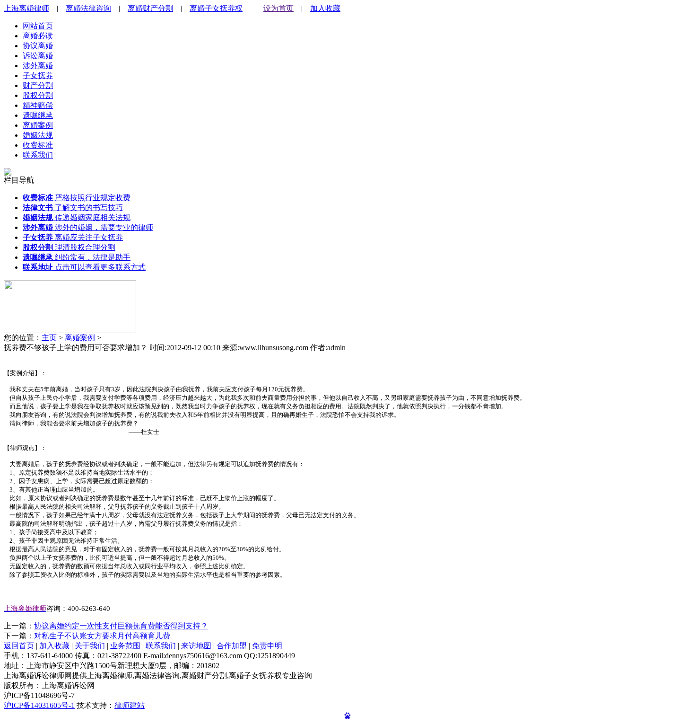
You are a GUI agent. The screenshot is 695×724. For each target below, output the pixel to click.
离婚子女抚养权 (216, 8)
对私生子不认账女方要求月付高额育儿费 (102, 636)
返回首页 (19, 646)
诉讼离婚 (38, 56)
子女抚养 (38, 75)
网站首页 (38, 26)
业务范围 (125, 646)
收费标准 (38, 145)
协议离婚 (38, 46)
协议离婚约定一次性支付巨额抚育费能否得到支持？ (121, 626)
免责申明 (267, 646)
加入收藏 (325, 8)
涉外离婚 (38, 66)
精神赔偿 (38, 105)
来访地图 (196, 646)
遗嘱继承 (38, 115)
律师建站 (129, 705)
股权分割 (38, 95)
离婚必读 (38, 36)
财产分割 (38, 85)
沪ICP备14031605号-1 (39, 705)
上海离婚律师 (26, 8)
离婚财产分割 (150, 8)
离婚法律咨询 (88, 8)
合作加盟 (232, 646)
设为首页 (278, 8)
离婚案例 (38, 125)
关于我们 (90, 646)
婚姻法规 (38, 135)
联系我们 (38, 155)
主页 (49, 338)
